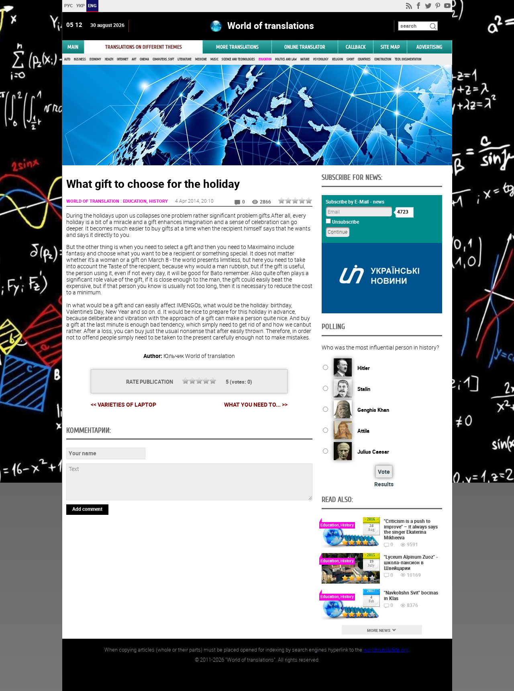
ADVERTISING (429, 47)
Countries (364, 59)
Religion (337, 59)
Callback (355, 47)
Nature (305, 59)
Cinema (144, 59)
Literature (184, 59)
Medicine (201, 59)
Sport (350, 59)
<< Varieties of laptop (123, 404)
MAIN (72, 47)
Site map (390, 47)
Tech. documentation (408, 59)
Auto (67, 59)
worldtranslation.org (385, 649)
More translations (237, 47)
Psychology (320, 59)
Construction (382, 59)
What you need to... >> (256, 404)
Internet (122, 59)
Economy (95, 59)
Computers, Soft (163, 59)
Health (109, 59)
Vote (384, 471)
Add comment (87, 509)
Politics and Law (286, 59)
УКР (80, 5)
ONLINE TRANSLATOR (304, 47)
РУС (68, 5)
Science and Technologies (238, 59)
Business (80, 59)
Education (265, 59)
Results (384, 484)
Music (214, 59)
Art (134, 59)
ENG (92, 5)
